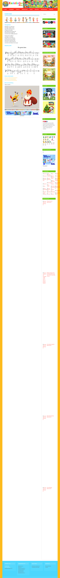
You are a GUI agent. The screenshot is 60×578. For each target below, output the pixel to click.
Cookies (46, 567)
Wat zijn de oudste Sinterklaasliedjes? (11, 77)
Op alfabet (5, 9)
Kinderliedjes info (25, 9)
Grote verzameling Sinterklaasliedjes (11, 80)
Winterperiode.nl (21, 571)
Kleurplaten (51, 9)
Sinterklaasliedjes (44, 9)
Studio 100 (18, 9)
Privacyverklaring (48, 566)
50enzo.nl (19, 567)
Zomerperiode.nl (21, 570)
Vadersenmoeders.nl (21, 568)
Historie (31, 9)
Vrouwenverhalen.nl (21, 569)
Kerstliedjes (37, 9)
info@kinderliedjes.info (8, 568)
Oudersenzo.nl (20, 566)
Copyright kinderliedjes (35, 567)
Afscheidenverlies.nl (21, 572)
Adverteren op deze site (36, 566)
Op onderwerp (11, 9)
